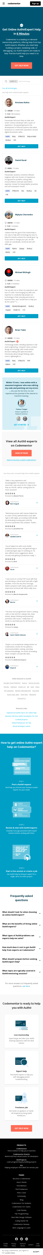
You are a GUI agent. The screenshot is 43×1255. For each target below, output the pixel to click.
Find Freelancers (21, 1189)
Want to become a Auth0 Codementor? (21, 460)
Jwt (28, 687)
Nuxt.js (24, 683)
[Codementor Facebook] (16, 1239)
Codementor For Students (21, 1203)
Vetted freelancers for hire (21, 723)
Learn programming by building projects (21, 1161)
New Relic (24, 694)
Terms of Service (23, 1245)
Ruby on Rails (31, 136)
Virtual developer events (21, 726)
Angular (8, 310)
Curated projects (21, 719)
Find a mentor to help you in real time (22, 1150)
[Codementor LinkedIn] (26, 1239)
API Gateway (9, 691)
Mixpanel (32, 694)
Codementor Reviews (21, 1224)
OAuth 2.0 (16, 310)
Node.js (8, 140)
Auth (32, 687)
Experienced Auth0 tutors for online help (21, 713)
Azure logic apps (13, 694)
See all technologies (9, 88)
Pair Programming (21, 1214)
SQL (22, 191)
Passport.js (21, 698)
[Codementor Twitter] (21, 1239)
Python (14, 249)
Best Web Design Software (21, 1217)
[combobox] (28, 81)
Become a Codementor (21, 1179)
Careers (30, 1245)
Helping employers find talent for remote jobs (22, 1166)
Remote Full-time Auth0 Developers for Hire (21, 716)
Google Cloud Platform (12, 683)
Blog (21, 1200)
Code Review (21, 1210)
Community (21, 1196)
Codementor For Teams (21, 1207)
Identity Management (19, 306)
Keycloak (35, 691)
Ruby (13, 136)
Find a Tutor (21, 1193)
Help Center (38, 1245)
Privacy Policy (13, 1245)
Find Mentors (21, 1186)
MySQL (8, 252)
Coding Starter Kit (21, 1221)
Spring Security (34, 683)
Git (35, 191)
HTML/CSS (21, 136)
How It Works (22, 1182)
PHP (28, 361)
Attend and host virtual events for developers (21, 1155)
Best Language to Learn (21, 1228)
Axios (37, 687)
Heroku (6, 687)
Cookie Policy (5, 1245)
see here (26, 986)
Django (21, 249)
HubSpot (13, 687)
